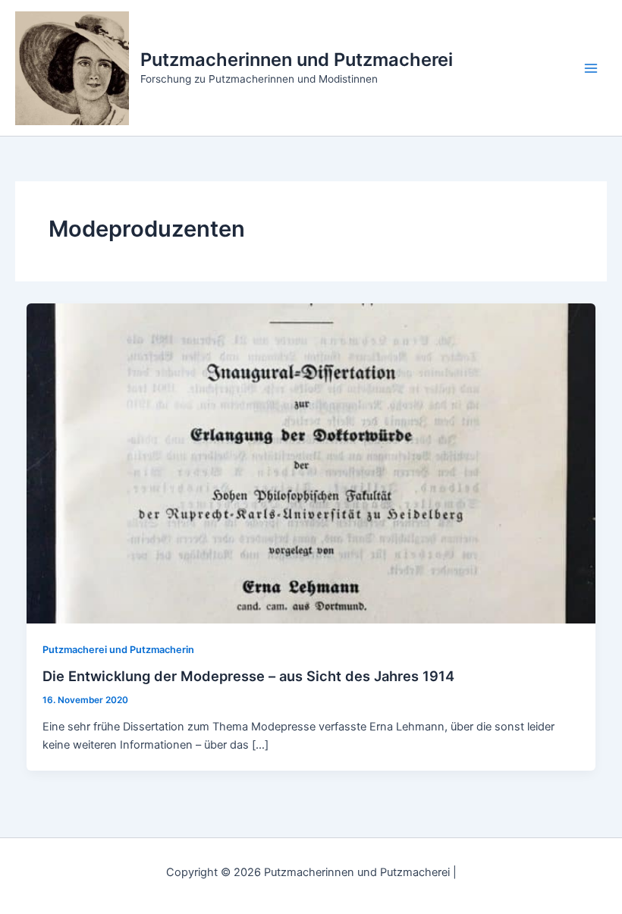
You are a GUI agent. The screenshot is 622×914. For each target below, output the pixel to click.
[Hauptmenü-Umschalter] (591, 68)
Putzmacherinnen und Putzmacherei (296, 60)
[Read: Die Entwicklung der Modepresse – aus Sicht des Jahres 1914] (311, 463)
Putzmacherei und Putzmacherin (118, 649)
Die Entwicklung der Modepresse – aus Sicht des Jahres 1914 (248, 675)
